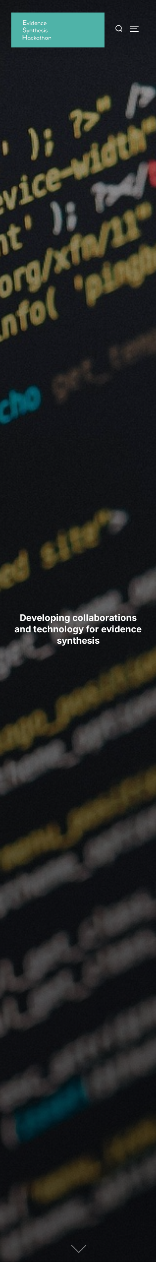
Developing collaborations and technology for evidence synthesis (78, 629)
